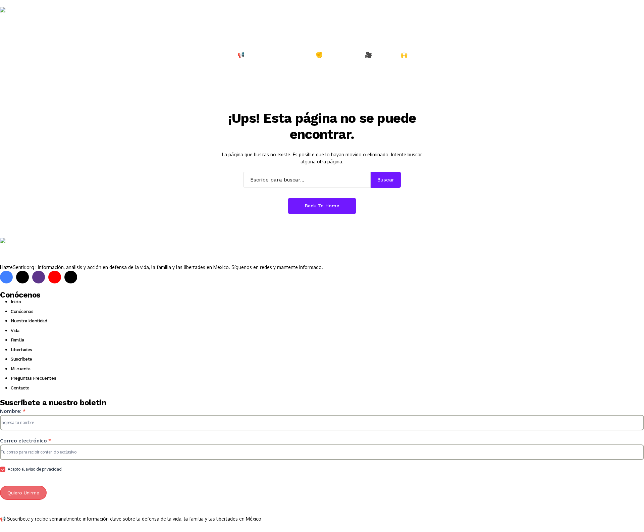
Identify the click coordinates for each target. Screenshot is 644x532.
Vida (15, 330)
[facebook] (6, 277)
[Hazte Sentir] (20, 20)
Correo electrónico (25, 440)
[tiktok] (70, 277)
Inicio (16, 301)
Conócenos (22, 311)
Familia (17, 339)
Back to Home (322, 205)
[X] (22, 277)
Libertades (21, 349)
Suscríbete (21, 359)
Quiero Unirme (23, 492)
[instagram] (38, 277)
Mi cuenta (21, 368)
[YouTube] (54, 277)
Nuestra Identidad (29, 320)
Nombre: (12, 411)
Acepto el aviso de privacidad (34, 469)
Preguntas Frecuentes (33, 378)
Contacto (20, 387)
